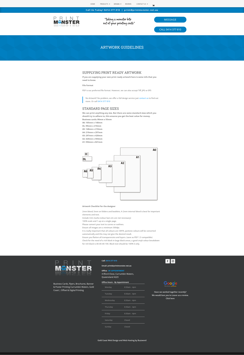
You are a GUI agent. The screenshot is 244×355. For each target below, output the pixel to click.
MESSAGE (170, 19)
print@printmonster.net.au (141, 9)
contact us (143, 98)
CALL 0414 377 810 (170, 29)
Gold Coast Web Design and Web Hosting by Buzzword (122, 340)
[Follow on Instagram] (173, 261)
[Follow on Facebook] (167, 261)
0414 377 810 (112, 9)
